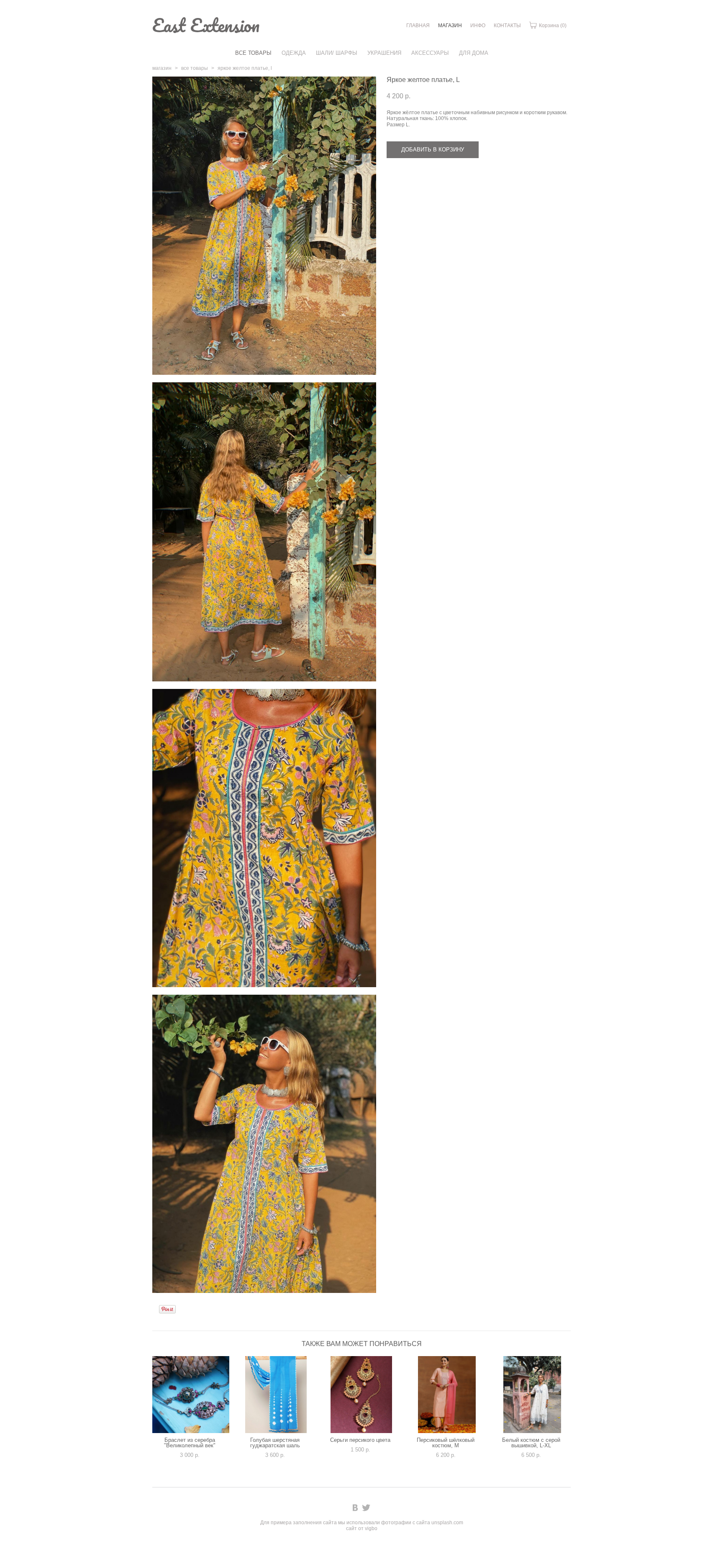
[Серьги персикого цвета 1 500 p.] (361, 1394)
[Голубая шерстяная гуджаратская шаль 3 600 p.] (276, 1394)
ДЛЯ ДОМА (473, 53)
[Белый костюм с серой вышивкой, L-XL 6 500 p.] (532, 1394)
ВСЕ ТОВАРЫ (253, 53)
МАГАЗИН (450, 25)
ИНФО (477, 25)
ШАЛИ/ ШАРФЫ (336, 53)
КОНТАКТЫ (507, 25)
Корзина (552, 25)
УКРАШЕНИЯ (384, 53)
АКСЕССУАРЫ (430, 53)
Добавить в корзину (432, 149)
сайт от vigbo (361, 1528)
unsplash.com (447, 1523)
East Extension (205, 25)
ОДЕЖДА (294, 53)
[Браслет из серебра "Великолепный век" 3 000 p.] (190, 1394)
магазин (162, 68)
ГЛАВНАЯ (418, 25)
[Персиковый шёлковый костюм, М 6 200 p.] (446, 1394)
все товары (194, 68)
